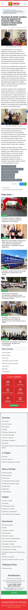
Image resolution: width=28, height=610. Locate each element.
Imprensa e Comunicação (10, 511)
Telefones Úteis (7, 568)
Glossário (5, 443)
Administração (7, 533)
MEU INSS (5, 369)
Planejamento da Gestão (9, 549)
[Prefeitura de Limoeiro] (14, 3)
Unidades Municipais (8, 435)
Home (3, 9)
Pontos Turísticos (8, 459)
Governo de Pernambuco (9, 166)
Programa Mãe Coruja (8, 177)
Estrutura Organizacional (9, 432)
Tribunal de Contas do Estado (10, 363)
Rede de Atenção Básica (9, 180)
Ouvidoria (5, 503)
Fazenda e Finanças (8, 530)
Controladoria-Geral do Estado (10, 361)
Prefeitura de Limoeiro (8, 174)
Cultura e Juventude (8, 557)
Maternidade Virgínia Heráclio (10, 171)
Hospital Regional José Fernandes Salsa (13, 169)
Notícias (9, 9)
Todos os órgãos (7, 500)
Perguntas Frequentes (9, 440)
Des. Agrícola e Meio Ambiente (11, 538)
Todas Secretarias (8, 525)
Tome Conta (5, 358)
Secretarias (6, 427)
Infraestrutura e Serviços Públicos (12, 547)
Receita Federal (6, 352)
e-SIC (15, 593)
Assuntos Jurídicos (8, 536)
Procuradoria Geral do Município (11, 514)
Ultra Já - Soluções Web (14, 607)
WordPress (23, 605)
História (5, 456)
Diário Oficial (5, 366)
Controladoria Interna (8, 506)
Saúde (14, 9)
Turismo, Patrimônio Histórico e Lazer (13, 559)
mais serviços (14, 405)
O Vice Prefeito (7, 424)
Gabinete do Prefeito (8, 509)
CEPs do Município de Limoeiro (11, 462)
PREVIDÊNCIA (6, 371)
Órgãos (5, 429)
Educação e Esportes (9, 544)
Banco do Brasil (6, 355)
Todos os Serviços (8, 437)
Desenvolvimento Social (9, 541)
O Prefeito (6, 421)
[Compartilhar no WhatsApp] (24, 184)
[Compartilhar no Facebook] (21, 184)
